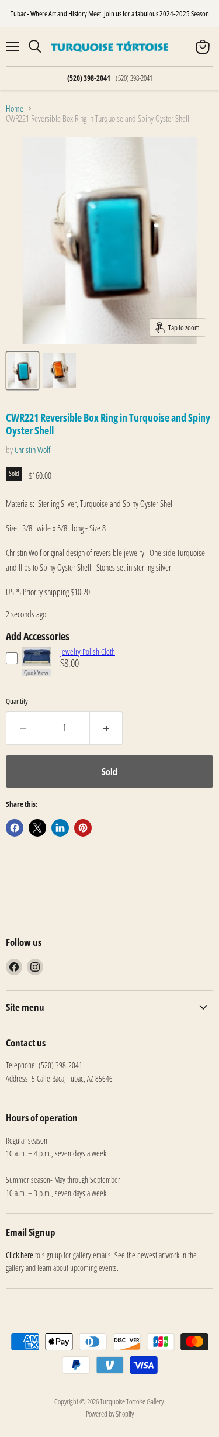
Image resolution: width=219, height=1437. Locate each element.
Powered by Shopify (110, 1413)
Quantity (17, 701)
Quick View (36, 673)
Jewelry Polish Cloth (87, 651)
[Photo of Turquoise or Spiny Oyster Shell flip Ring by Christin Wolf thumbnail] (22, 370)
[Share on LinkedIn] (60, 828)
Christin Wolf (32, 449)
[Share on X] (37, 828)
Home (14, 108)
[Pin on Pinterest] (83, 828)
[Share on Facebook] (14, 828)
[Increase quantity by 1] (106, 727)
